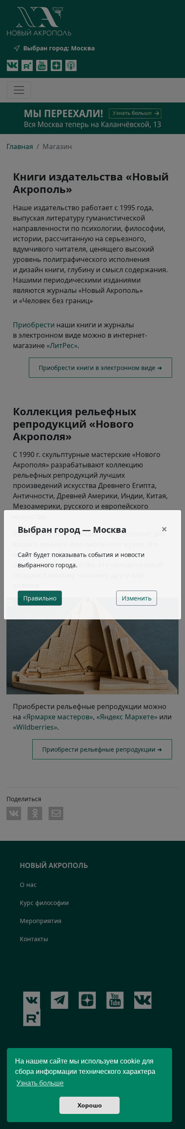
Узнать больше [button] (40, 1083)
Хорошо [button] (89, 1105)
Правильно (39, 598)
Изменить (136, 598)
